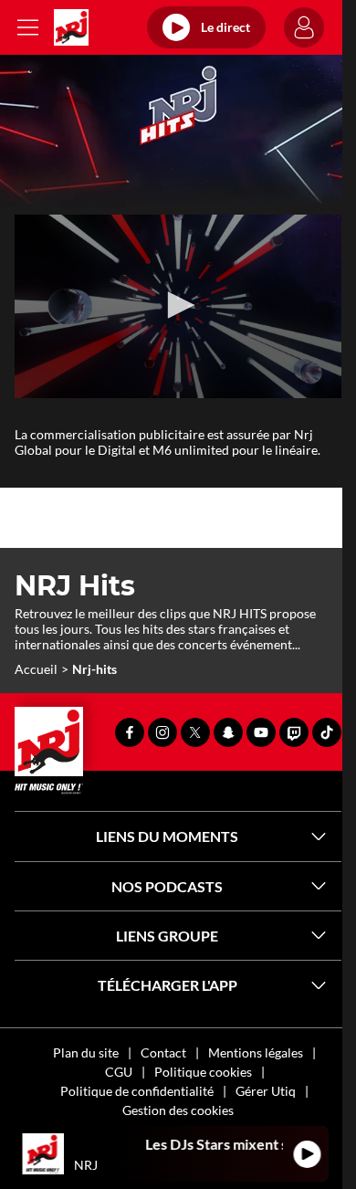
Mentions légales (255, 1052)
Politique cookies (203, 1071)
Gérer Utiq (266, 1091)
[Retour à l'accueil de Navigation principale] (71, 27)
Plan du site (86, 1052)
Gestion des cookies (178, 1110)
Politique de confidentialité (137, 1091)
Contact (163, 1052)
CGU (118, 1071)
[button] (178, 305)
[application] (178, 306)
